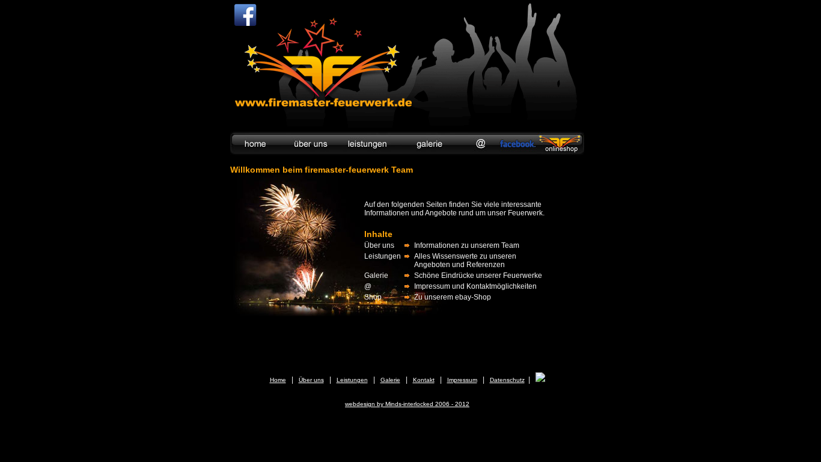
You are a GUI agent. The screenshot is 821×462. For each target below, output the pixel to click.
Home (278, 380)
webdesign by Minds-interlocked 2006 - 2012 (407, 404)
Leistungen (352, 380)
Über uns (311, 380)
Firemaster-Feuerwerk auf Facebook (245, 15)
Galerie (390, 380)
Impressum (462, 380)
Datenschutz (507, 380)
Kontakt (424, 380)
